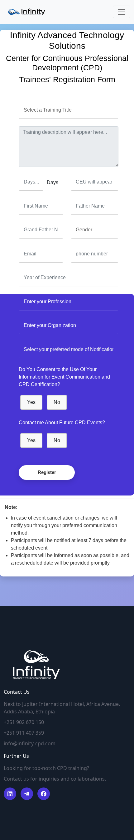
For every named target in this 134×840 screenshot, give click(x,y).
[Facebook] (10, 793)
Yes (31, 402)
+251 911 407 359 (24, 732)
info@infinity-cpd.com (29, 743)
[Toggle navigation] (121, 12)
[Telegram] (27, 793)
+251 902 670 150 (24, 722)
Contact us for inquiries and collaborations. (55, 778)
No (57, 402)
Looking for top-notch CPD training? (46, 768)
